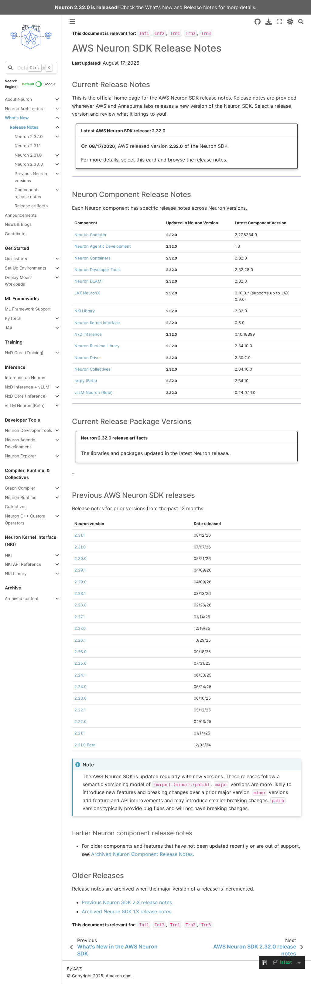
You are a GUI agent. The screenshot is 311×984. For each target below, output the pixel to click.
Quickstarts (16, 258)
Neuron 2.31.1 (28, 145)
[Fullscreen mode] (279, 21)
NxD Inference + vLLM (27, 387)
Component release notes (28, 193)
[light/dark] (290, 21)
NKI (8, 555)
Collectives (15, 506)
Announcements (21, 215)
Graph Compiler (20, 488)
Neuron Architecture (25, 108)
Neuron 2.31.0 (28, 155)
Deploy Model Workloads (18, 281)
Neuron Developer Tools (28, 430)
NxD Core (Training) (24, 352)
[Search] (301, 21)
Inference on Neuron (25, 377)
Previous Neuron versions (31, 177)
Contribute (15, 233)
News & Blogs (18, 224)
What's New (159, 7)
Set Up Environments (25, 268)
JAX (8, 327)
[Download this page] (268, 21)
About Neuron (18, 99)
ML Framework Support (28, 309)
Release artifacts (31, 205)
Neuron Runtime (20, 497)
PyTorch (13, 318)
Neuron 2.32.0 (29, 136)
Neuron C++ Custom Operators (25, 519)
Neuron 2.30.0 (29, 164)
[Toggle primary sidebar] (72, 21)
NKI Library (16, 573)
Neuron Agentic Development (20, 443)
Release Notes (200, 7)
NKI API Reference (23, 564)
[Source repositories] (257, 21)
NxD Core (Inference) (26, 396)
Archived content (22, 598)
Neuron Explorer (20, 455)
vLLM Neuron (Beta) (25, 405)
